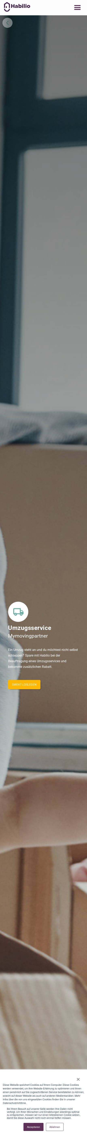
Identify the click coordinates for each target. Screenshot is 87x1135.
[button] (77, 7)
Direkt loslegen (24, 684)
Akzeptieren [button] (33, 1127)
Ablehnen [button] (54, 1127)
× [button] (78, 1078)
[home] (16, 7)
